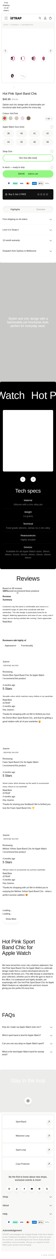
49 (47, 142)
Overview (40, 209)
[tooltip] (35, 598)
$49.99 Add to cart (28, 174)
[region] (28, 631)
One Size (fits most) (28, 158)
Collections (15, 25)
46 (34, 142)
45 (21, 142)
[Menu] (6, 18)
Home (6, 25)
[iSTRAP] (15, 18)
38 (8, 133)
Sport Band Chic (27, 25)
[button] (7, 621)
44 (8, 142)
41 (34, 133)
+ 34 (48, 119)
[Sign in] (45, 18)
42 (47, 133)
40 (21, 133)
